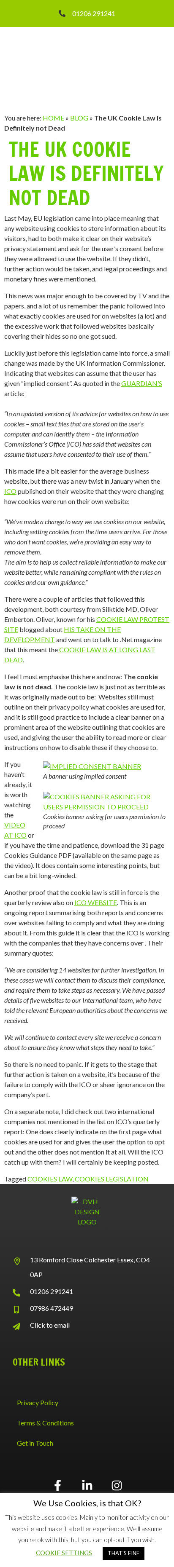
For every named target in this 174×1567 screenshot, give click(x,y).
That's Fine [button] (123, 1553)
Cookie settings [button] (64, 1552)
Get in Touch (35, 1443)
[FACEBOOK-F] (57, 1485)
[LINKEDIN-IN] (87, 1485)
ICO (10, 491)
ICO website (95, 902)
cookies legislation (112, 1179)
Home (53, 118)
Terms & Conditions (45, 1423)
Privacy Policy (37, 1402)
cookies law (49, 1179)
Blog (79, 118)
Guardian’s (141, 383)
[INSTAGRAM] (116, 1485)
